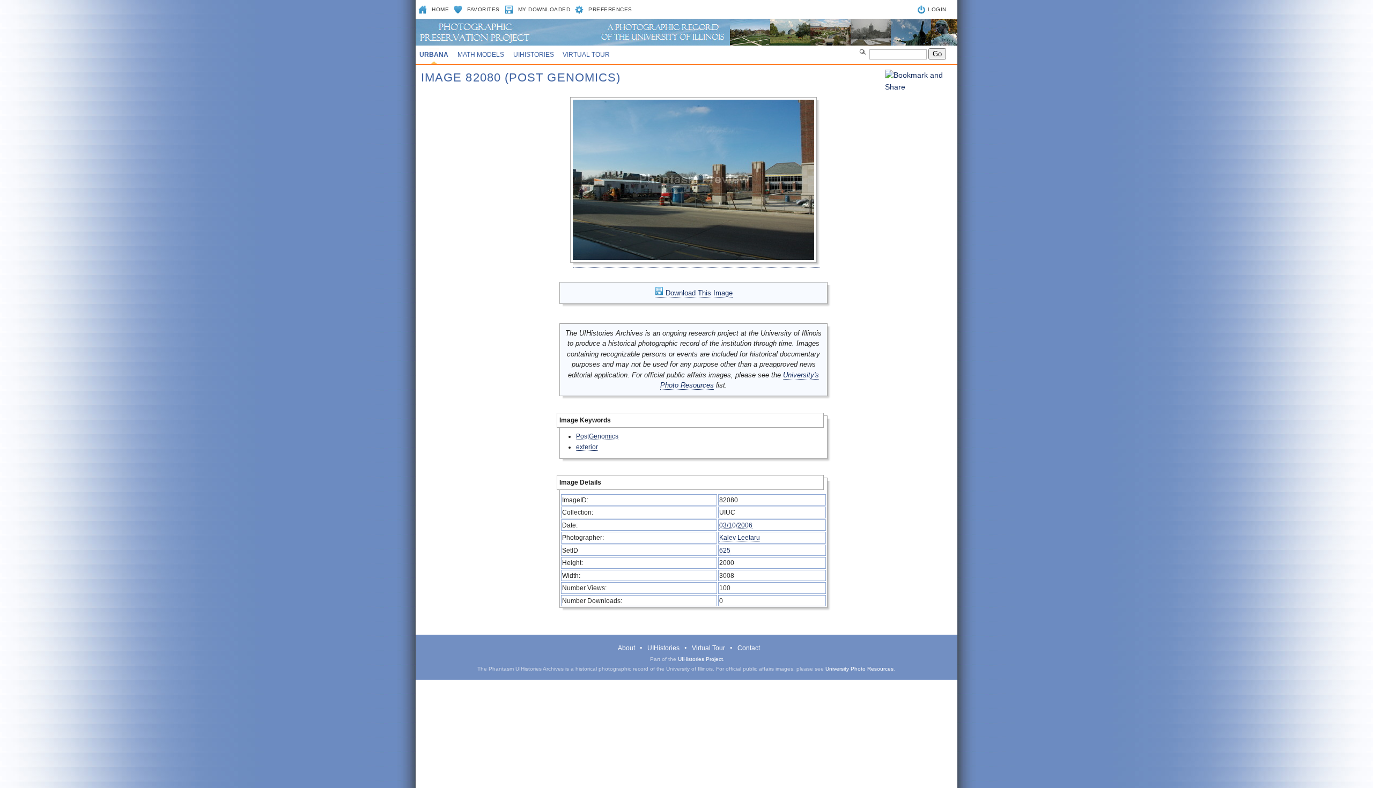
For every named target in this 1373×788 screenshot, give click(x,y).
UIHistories (533, 54)
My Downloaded (544, 9)
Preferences (610, 9)
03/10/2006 (735, 525)
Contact (748, 648)
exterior (587, 446)
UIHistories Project (700, 659)
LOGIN (937, 9)
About (626, 648)
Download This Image (698, 293)
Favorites (483, 9)
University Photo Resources (859, 669)
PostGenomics (597, 436)
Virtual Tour (586, 54)
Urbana (433, 54)
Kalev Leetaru (739, 537)
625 (724, 550)
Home (440, 9)
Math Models (480, 54)
